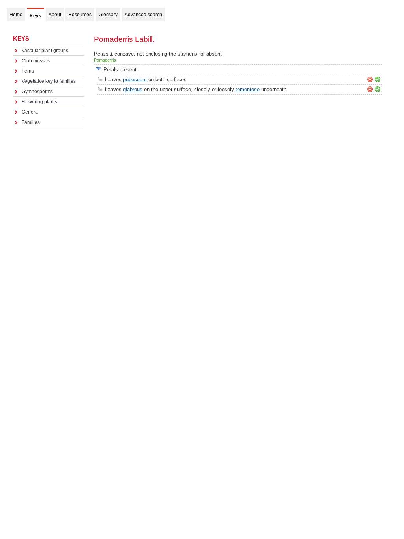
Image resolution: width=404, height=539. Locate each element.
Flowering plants (39, 102)
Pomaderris (105, 60)
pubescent (135, 79)
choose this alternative (377, 79)
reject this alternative (370, 79)
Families (31, 122)
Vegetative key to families (49, 81)
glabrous (132, 89)
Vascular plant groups (45, 50)
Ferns (28, 71)
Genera (30, 112)
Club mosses (36, 61)
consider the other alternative (98, 69)
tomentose (248, 89)
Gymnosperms (37, 91)
